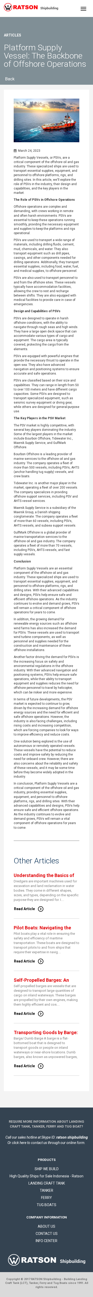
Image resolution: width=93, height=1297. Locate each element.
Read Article (24, 909)
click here (19, 1143)
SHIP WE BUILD (47, 1169)
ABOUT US (46, 1226)
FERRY (46, 1198)
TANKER (46, 1190)
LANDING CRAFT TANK (46, 1183)
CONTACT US (47, 1234)
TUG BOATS (46, 1205)
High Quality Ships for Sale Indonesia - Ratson (46, 1176)
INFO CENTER (46, 1241)
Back (9, 78)
